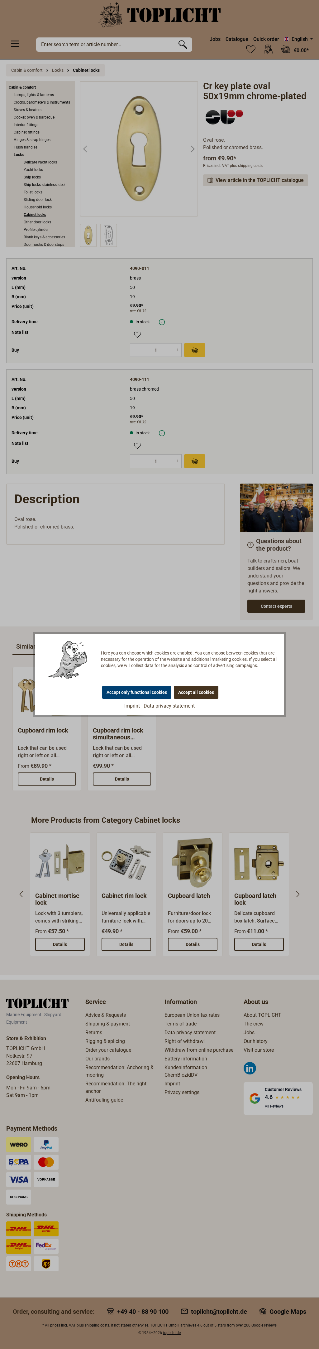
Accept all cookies (196, 692)
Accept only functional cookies (137, 692)
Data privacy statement (169, 706)
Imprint (132, 706)
